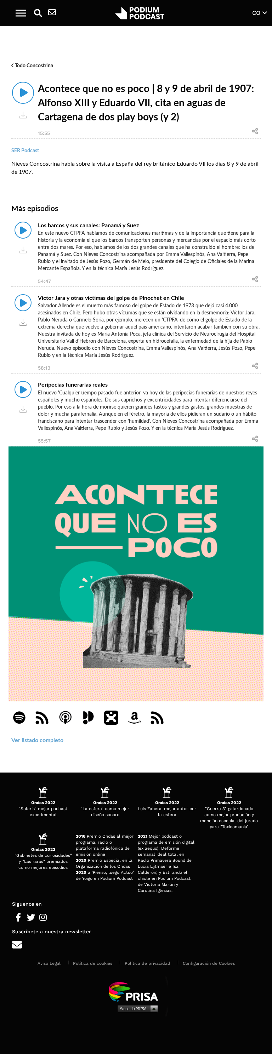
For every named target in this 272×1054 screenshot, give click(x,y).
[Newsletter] (52, 13)
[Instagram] (43, 917)
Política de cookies (92, 963)
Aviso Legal (49, 963)
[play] (23, 93)
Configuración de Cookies (209, 963)
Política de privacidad (147, 963)
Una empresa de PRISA (136, 991)
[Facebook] (18, 917)
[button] (21, 13)
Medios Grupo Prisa (136, 1008)
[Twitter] (30, 917)
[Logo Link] (140, 13)
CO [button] (257, 12)
